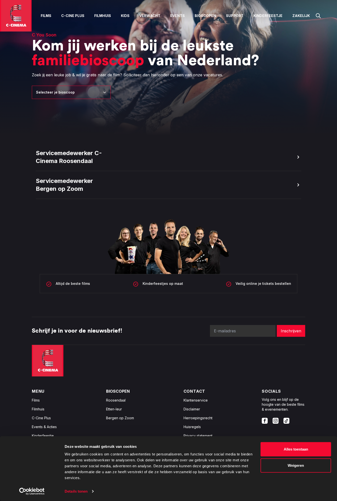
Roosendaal (116, 400)
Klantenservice (196, 400)
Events (177, 16)
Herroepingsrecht (198, 418)
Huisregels (192, 427)
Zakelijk (301, 16)
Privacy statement (198, 436)
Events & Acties (44, 427)
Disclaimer (192, 409)
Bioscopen (205, 16)
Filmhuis (102, 16)
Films (46, 16)
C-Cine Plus (72, 16)
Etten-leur (114, 409)
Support (234, 16)
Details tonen (76, 491)
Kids (125, 16)
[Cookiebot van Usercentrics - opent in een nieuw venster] (32, 491)
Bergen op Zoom (120, 418)
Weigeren (296, 465)
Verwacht (149, 16)
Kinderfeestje (267, 16)
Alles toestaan (296, 449)
